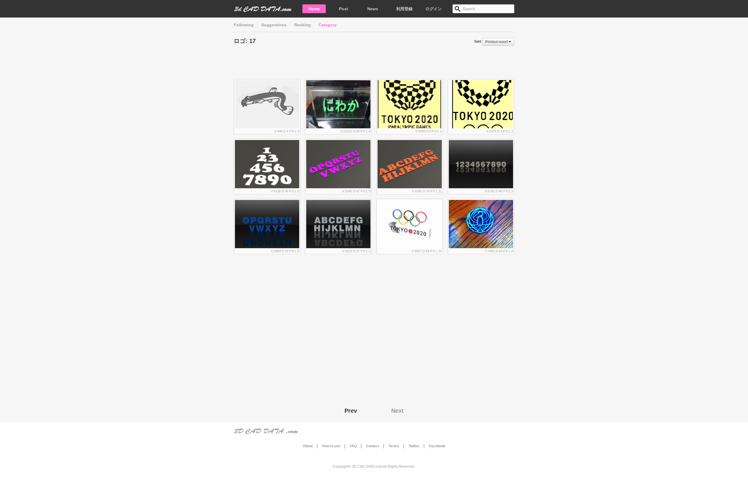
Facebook (437, 446)
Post (343, 8)
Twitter (414, 446)
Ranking (302, 25)
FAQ (353, 446)
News (372, 8)
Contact (372, 446)
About (308, 446)
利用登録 (404, 8)
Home (314, 8)
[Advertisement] (374, 64)
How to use (331, 446)
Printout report (497, 42)
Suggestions (274, 25)
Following (244, 25)
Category (327, 25)
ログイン (433, 8)
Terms (394, 446)
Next (397, 410)
